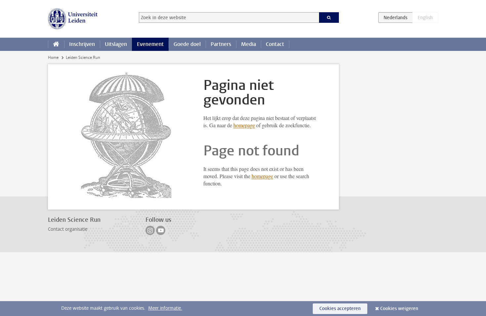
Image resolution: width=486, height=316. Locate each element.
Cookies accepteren (340, 308)
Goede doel (187, 44)
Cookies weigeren (399, 308)
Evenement (150, 44)
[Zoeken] (329, 17)
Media (248, 44)
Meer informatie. (165, 308)
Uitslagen (116, 44)
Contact (275, 44)
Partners (221, 44)
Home (53, 57)
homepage (244, 125)
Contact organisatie (67, 229)
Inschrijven (82, 44)
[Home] (56, 44)
